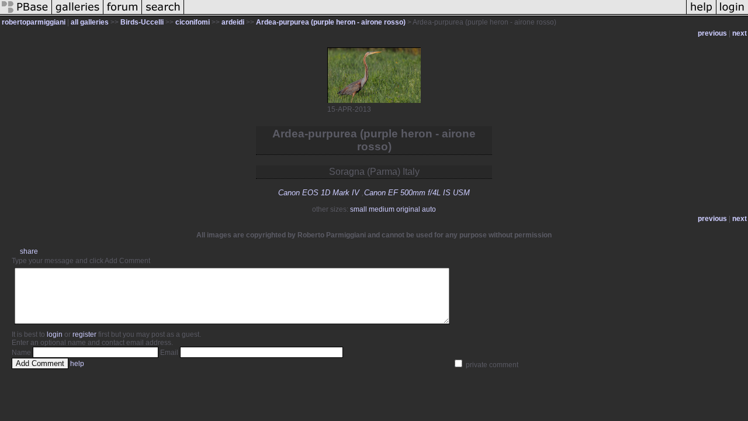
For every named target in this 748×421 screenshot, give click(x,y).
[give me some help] (701, 14)
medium (381, 209)
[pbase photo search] (163, 14)
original (408, 209)
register (84, 334)
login (55, 334)
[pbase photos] (26, 14)
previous (712, 33)
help (77, 364)
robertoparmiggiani (33, 22)
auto (429, 209)
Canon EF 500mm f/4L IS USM (417, 192)
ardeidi (232, 22)
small (358, 209)
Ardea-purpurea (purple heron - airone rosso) (331, 22)
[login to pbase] (732, 14)
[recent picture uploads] (77, 14)
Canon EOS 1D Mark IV (318, 192)
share (29, 251)
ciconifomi (192, 22)
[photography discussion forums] (122, 14)
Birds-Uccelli (142, 22)
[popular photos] (435, 14)
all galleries (90, 22)
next (739, 33)
